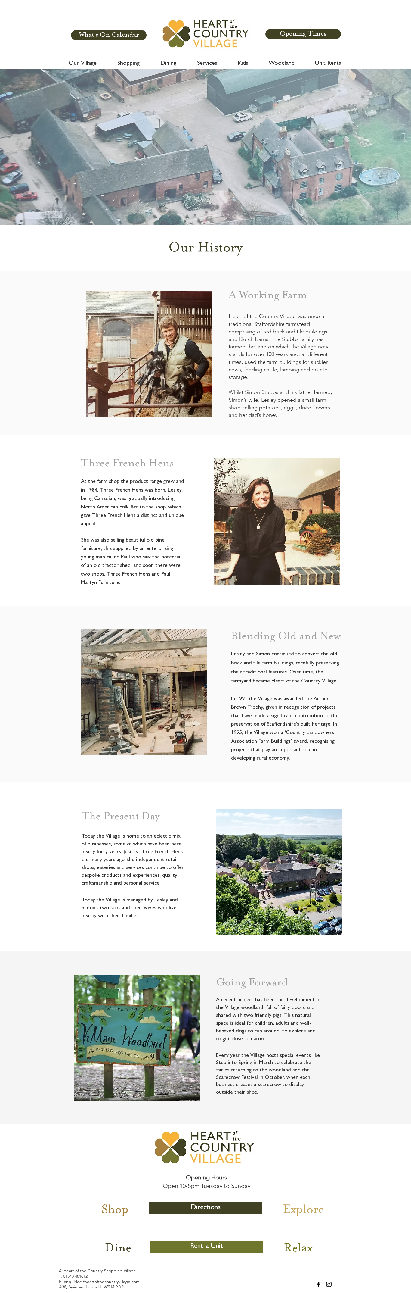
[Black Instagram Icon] (328, 1284)
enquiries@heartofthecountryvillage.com (102, 1281)
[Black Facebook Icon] (318, 1284)
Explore (303, 1210)
